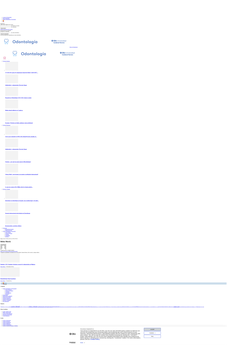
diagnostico (63, 306)
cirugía (27, 306)
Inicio (1, 238)
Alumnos (1, 306)
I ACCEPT (152, 329)
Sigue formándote (6, 18)
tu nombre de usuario (15, 25)
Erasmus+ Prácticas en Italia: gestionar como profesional (19, 123)
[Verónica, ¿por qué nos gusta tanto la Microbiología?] (11, 159)
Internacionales (125, 306)
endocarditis (67, 306)
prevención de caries (166, 306)
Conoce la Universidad (7, 17)
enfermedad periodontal (83, 306)
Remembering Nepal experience (8, 278)
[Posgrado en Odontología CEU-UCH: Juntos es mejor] (11, 95)
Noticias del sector (8, 230)
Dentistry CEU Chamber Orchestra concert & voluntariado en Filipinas (17, 264)
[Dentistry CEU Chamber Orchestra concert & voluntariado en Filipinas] (10, 262)
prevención (160, 306)
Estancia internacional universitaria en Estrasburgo (17, 213)
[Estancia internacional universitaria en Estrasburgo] (11, 210)
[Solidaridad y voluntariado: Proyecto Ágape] (11, 82)
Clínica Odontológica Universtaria (9, 231)
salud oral (176, 306)
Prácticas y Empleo (6, 189)
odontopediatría (146, 306)
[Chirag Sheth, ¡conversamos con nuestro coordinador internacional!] (11, 172)
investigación (131, 306)
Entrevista (90, 306)
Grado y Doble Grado (7, 311)
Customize (151, 332)
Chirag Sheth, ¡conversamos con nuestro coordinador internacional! (21, 174)
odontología (141, 306)
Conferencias (40, 306)
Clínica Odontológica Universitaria (9, 19)
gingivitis (102, 306)
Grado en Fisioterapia (7, 322)
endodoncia (71, 306)
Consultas (7, 234)
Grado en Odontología (111, 306)
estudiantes (94, 306)
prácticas (172, 306)
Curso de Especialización (7, 313)
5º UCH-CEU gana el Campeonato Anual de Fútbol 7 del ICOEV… (21, 72)
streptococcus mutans (190, 306)
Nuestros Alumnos (6, 61)
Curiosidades (7, 235)
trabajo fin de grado (201, 306)
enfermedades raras (75, 306)
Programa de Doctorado (7, 314)
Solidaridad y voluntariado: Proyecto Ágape (16, 85)
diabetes (61, 306)
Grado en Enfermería (7, 320)
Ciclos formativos (6, 315)
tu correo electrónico (15, 32)
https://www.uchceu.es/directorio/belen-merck (9, 251)
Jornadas (134, 306)
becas (10, 306)
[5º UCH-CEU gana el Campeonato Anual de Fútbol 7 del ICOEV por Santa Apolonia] (11, 70)
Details (81, 342)
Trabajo (197, 306)
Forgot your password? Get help (6, 29)
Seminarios (185, 306)
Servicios (7, 236)
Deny (152, 336)
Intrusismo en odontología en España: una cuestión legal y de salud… (22, 200)
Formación (5, 228)
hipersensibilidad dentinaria (118, 306)
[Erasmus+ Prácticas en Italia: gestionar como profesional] (11, 120)
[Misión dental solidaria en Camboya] (11, 108)
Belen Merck (2, 266)
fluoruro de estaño (98, 306)
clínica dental (33, 306)
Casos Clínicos (8, 232)
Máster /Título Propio (7, 312)
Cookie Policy (95, 339)
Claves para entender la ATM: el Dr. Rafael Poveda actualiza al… (21, 136)
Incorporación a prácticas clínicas (13, 225)
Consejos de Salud (8, 233)
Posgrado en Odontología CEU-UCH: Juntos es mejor (18, 97)
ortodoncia (153, 306)
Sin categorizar (6, 301)
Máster (137, 306)
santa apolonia (181, 306)
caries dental (15, 306)
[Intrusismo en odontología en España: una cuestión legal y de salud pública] (11, 198)
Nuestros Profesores (6, 125)
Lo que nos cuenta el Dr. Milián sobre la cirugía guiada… (19, 187)
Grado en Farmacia (6, 321)
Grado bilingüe (105, 306)
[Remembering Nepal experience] (10, 276)
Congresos (46, 306)
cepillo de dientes (23, 306)
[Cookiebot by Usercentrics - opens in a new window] (72, 343)
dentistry (58, 306)
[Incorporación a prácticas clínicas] (11, 223)
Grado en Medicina (6, 323)
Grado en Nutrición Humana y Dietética (10, 325)
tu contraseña (13, 27)
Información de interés (9, 229)
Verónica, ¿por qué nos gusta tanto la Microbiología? (18, 161)
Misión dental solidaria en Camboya (14, 110)
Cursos (51, 306)
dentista (54, 306)
